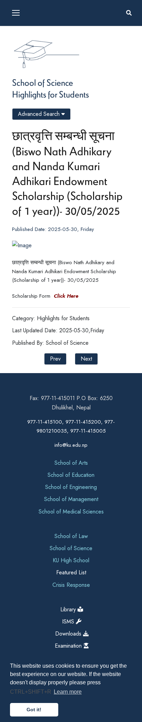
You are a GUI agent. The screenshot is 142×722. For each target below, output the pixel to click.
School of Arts (71, 463)
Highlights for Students (50, 94)
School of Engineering (71, 487)
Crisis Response (71, 585)
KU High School (71, 560)
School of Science (42, 82)
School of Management (71, 499)
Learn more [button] (68, 692)
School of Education (71, 475)
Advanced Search (39, 114)
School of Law (71, 536)
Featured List (71, 572)
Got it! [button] (34, 709)
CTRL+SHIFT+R (31, 692)
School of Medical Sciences (71, 512)
